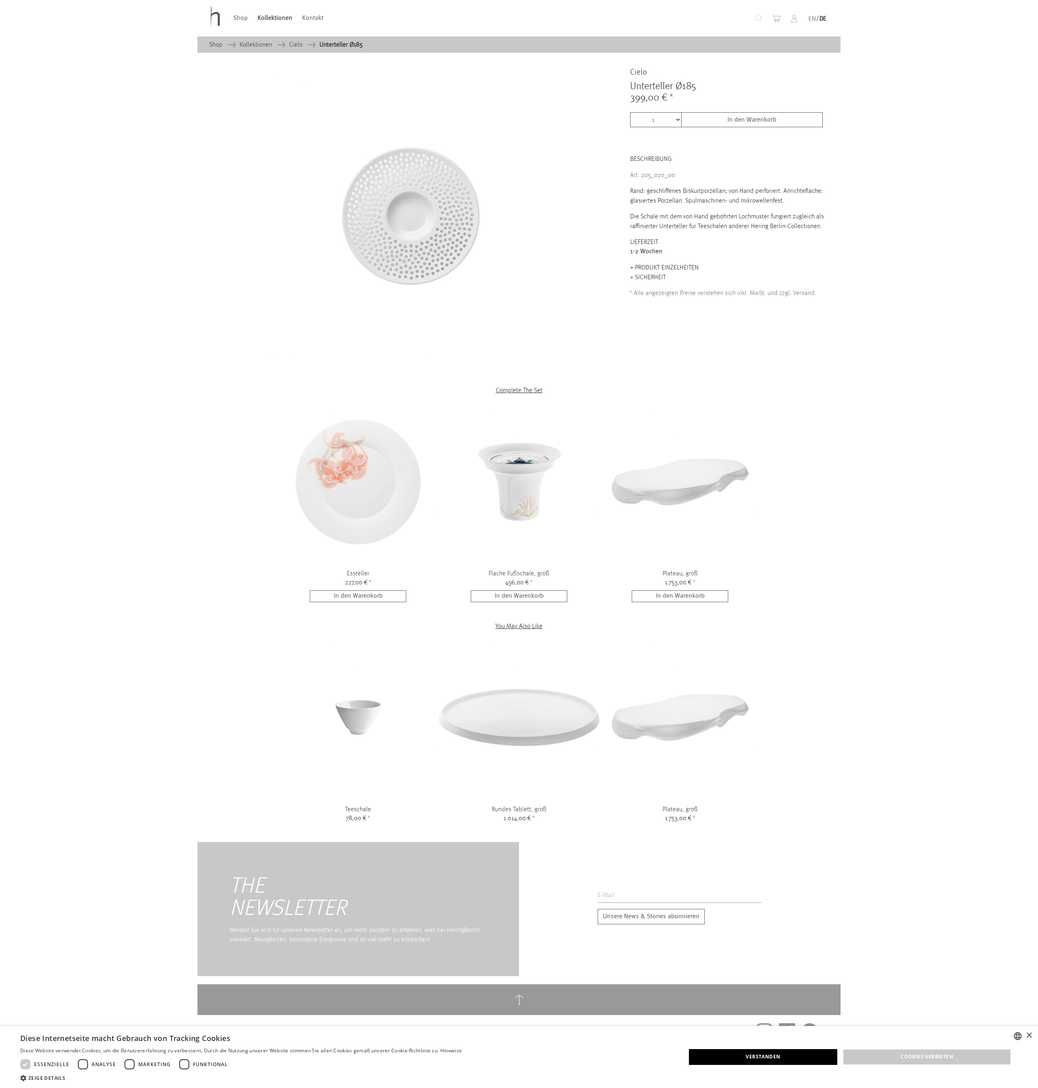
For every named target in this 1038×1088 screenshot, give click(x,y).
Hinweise (451, 1050)
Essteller (358, 573)
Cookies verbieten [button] (927, 1056)
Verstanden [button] (763, 1056)
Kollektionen (274, 18)
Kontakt (313, 18)
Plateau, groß (680, 573)
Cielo (296, 44)
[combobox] (730, 18)
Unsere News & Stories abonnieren (651, 916)
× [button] (1029, 1035)
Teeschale (358, 809)
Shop (240, 18)
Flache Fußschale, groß (519, 573)
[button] (794, 19)
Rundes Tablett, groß (519, 809)
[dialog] (519, 1057)
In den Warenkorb (751, 120)
